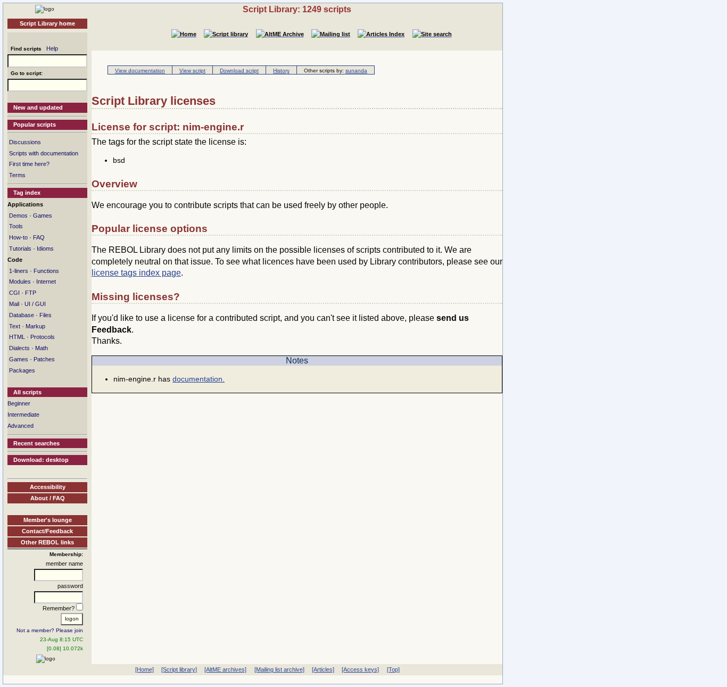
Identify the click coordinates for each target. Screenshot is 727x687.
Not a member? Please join (49, 630)
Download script (239, 70)
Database (21, 315)
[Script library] (179, 669)
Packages (22, 370)
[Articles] (323, 669)
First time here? (29, 164)
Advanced (20, 426)
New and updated (38, 107)
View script (192, 70)
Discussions (25, 142)
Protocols (42, 337)
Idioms (45, 248)
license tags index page (136, 272)
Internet (46, 281)
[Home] (44, 8)
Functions (46, 271)
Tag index (26, 192)
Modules (20, 281)
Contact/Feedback (47, 531)
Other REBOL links (47, 542)
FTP (30, 292)
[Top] (393, 669)
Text (14, 326)
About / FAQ (47, 498)
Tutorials (20, 248)
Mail (14, 304)
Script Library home (47, 23)
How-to (18, 237)
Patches (44, 359)
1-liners (18, 271)
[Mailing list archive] (279, 669)
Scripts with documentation (43, 153)
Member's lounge (47, 520)
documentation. (198, 379)
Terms (17, 175)
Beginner (18, 403)
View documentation (140, 70)
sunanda (356, 70)
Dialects (19, 348)
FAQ (39, 237)
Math (41, 348)
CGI (14, 292)
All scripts (27, 392)
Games (42, 215)
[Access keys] (360, 669)
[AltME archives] (225, 669)
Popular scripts (34, 124)
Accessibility (47, 487)
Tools (16, 226)
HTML (17, 337)
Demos (18, 215)
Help (52, 48)
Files (45, 315)
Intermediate (23, 414)
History (281, 70)
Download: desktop (41, 460)
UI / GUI (35, 304)
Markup (35, 326)
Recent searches (36, 443)
